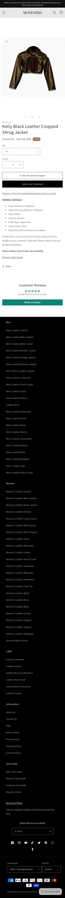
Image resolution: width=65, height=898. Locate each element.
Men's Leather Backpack (17, 459)
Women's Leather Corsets (18, 613)
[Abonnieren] (49, 831)
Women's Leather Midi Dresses (21, 525)
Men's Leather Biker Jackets (19, 337)
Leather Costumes (15, 659)
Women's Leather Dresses (18, 511)
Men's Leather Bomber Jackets (21, 350)
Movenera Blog (14, 803)
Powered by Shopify (29, 892)
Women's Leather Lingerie (18, 620)
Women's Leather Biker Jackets (21, 498)
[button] (3, 12)
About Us (10, 712)
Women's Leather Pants (17, 600)
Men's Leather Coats (16, 391)
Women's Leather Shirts (17, 593)
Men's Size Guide (14, 771)
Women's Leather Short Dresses (21, 532)
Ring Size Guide (13, 792)
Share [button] (8, 266)
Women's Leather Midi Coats (20, 545)
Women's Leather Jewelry (18, 627)
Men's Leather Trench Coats (19, 384)
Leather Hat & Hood (15, 679)
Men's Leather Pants (16, 425)
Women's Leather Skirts (17, 606)
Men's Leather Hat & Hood (18, 438)
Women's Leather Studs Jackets (21, 505)
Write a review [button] (32, 302)
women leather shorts (17, 640)
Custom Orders (13, 753)
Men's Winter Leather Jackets (20, 371)
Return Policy (12, 732)
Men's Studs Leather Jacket (19, 343)
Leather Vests (12, 404)
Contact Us (11, 719)
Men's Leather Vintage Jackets (21, 357)
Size (4, 145)
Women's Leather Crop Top (19, 586)
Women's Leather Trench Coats (21, 559)
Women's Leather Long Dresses (21, 518)
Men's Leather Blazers (17, 398)
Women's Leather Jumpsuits (20, 566)
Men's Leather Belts (15, 452)
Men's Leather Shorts (16, 432)
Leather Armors (13, 666)
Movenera (17, 892)
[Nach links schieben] (26, 117)
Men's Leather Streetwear (18, 411)
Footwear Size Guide (16, 785)
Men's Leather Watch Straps (19, 472)
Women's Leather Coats (17, 539)
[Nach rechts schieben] (39, 117)
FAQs (8, 725)
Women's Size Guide (12, 257)
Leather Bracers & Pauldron (19, 673)
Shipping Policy (13, 746)
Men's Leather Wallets (17, 445)
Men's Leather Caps (15, 466)
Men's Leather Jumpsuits (18, 377)
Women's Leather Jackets (18, 491)
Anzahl (5, 159)
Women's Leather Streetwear (20, 579)
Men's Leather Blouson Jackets (21, 364)
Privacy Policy (12, 739)
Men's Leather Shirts (16, 418)
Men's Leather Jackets (17, 330)
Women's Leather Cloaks (18, 552)
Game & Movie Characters (18, 686)
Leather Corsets (14, 693)
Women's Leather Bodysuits (19, 572)
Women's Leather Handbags (19, 633)
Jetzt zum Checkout (32, 184)
